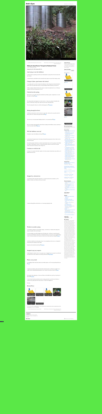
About (31, 59)
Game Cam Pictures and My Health (69, 137)
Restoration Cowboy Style (68, 199)
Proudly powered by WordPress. (69, 282)
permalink (37, 270)
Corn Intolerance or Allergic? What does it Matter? (40, 59)
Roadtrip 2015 (67, 207)
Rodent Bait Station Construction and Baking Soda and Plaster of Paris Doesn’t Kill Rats (69, 167)
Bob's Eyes (30, 3)
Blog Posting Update (67, 139)
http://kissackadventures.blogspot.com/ (70, 209)
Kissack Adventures (67, 212)
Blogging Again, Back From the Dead (70, 130)
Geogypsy (66, 198)
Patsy (66, 208)
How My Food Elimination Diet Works (55, 59)
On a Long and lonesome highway (69, 214)
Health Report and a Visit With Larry (69, 135)
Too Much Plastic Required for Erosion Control (34, 62)
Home (28, 59)
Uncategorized (36, 269)
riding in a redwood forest (55, 269)
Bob (35, 67)
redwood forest (49, 269)
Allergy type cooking (67, 202)
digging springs (44, 269)
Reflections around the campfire (69, 211)
